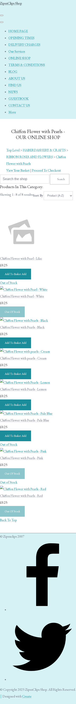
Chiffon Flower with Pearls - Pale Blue (24, 420)
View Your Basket (18, 170)
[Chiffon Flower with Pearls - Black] (24, 320)
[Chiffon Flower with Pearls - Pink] (23, 451)
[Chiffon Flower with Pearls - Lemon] (25, 382)
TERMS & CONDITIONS (26, 65)
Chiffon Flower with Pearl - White (22, 296)
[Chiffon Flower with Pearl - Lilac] (21, 252)
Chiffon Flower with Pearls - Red (21, 496)
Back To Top (8, 520)
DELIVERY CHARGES (24, 44)
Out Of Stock (12, 312)
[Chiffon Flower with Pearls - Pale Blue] (26, 413)
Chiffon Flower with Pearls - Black (22, 327)
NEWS (13, 92)
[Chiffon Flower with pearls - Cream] (25, 351)
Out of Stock (8, 283)
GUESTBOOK (18, 98)
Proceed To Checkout (46, 170)
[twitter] (42, 679)
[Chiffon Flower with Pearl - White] (24, 289)
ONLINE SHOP (19, 58)
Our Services (16, 51)
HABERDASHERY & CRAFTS (44, 150)
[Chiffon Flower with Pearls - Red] (23, 489)
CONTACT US (19, 105)
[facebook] (42, 609)
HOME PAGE (18, 31)
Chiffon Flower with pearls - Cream (23, 358)
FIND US (14, 85)
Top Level (13, 150)
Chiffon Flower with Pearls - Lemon (23, 389)
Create (26, 696)
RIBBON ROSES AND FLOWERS (29, 157)
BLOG (12, 71)
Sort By (38, 195)
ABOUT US (16, 78)
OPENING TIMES (21, 38)
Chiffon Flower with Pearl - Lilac (21, 258)
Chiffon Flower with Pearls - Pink (21, 458)
